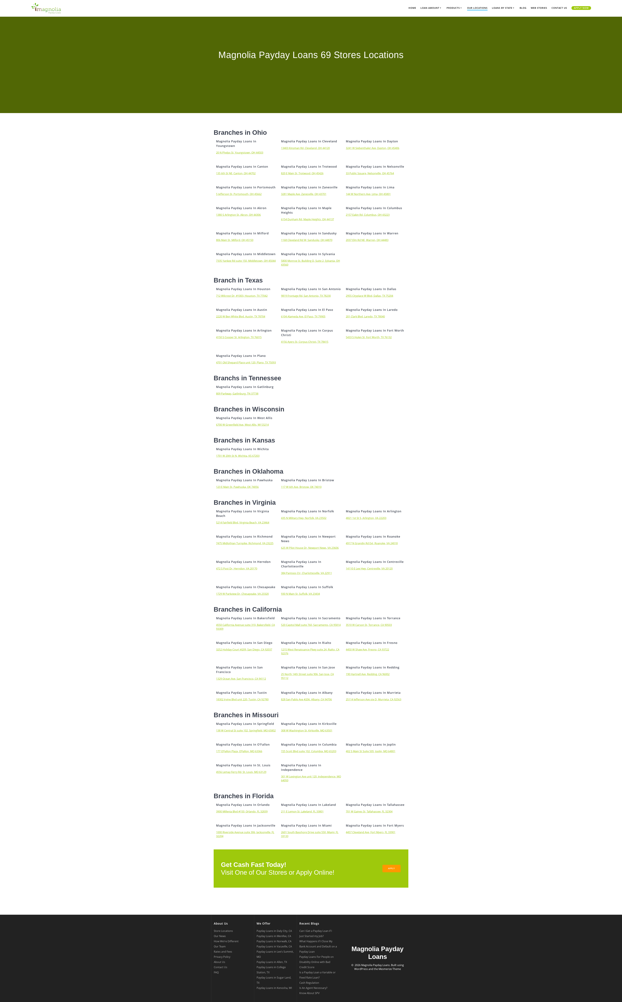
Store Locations (223, 931)
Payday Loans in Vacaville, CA (274, 946)
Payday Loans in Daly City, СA (274, 931)
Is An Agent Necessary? (313, 988)
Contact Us (559, 7)
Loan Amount (429, 7)
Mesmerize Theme (390, 969)
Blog (523, 7)
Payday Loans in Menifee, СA (274, 936)
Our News (220, 936)
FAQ (216, 972)
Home (412, 7)
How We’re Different (226, 941)
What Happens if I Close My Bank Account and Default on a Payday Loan (318, 946)
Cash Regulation (309, 983)
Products (453, 7)
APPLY (391, 868)
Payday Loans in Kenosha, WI (274, 988)
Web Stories (539, 7)
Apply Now (581, 7)
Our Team (220, 946)
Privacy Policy (222, 957)
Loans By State (502, 7)
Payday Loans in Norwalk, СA (274, 941)
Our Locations (477, 7)
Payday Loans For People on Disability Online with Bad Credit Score (316, 962)
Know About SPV (309, 993)
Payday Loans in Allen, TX (272, 962)
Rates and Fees (223, 951)
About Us (219, 962)
